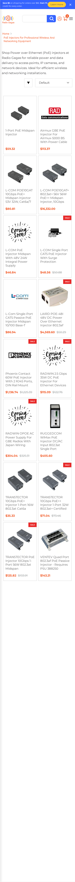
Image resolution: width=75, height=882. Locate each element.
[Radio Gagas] (8, 18)
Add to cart (56, 236)
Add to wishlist (22, 104)
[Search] (51, 18)
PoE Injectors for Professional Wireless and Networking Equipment (29, 39)
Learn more (56, 4)
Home (5, 33)
